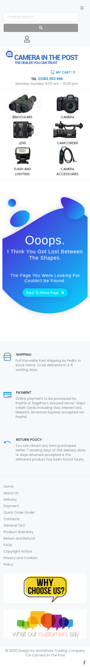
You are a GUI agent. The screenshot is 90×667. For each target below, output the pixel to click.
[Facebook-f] (84, 662)
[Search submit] (41, 28)
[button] (82, 8)
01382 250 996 (50, 78)
